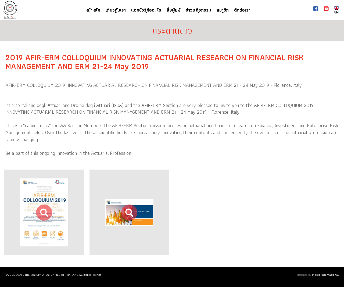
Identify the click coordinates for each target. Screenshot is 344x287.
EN (336, 12)
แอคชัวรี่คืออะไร (146, 10)
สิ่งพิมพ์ (173, 10)
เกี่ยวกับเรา (116, 10)
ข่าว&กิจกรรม (198, 10)
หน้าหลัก (92, 10)
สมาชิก (222, 10)
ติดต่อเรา (242, 10)
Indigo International (325, 274)
